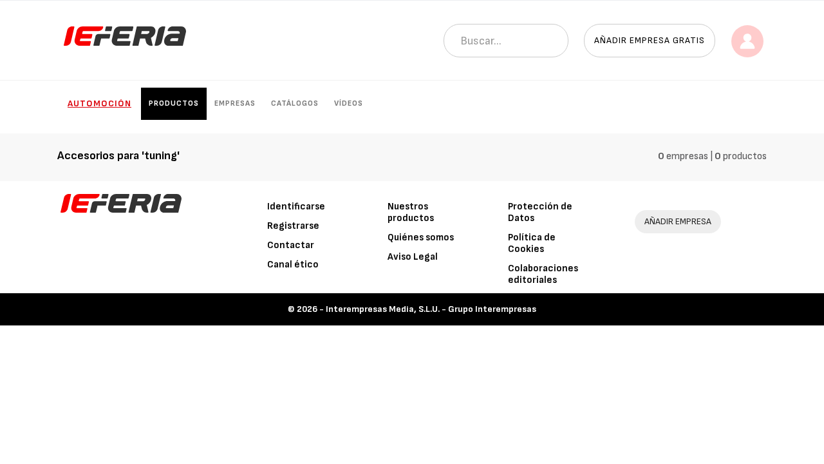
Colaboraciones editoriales (543, 274)
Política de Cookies (532, 243)
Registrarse (293, 226)
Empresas (235, 103)
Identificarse (296, 206)
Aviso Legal (413, 257)
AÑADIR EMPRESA (677, 221)
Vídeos (348, 103)
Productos (174, 103)
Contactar (290, 245)
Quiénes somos (421, 237)
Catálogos (295, 103)
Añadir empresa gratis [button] (649, 40)
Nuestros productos (411, 212)
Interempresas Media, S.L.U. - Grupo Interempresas (431, 309)
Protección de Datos (540, 212)
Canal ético (293, 264)
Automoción (99, 103)
